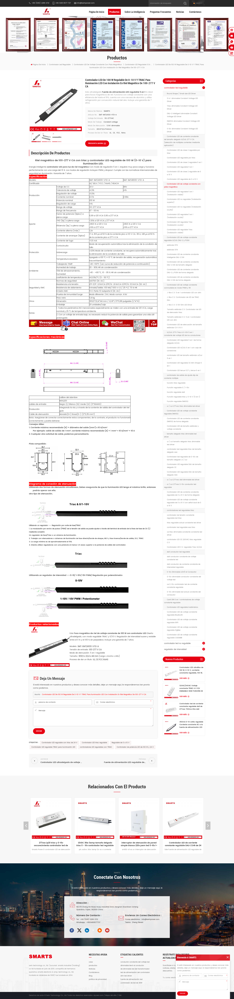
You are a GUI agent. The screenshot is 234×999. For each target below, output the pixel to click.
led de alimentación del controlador (135, 972)
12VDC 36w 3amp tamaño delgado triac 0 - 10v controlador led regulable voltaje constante (51, 844)
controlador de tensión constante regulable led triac (180, 516)
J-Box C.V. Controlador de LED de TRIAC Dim (183, 299)
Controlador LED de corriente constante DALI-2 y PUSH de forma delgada (183, 271)
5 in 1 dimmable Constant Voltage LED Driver (182, 100)
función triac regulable (176, 383)
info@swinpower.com (86, 3)
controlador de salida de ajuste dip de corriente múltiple (181, 377)
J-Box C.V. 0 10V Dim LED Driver (179, 305)
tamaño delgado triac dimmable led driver (180, 435)
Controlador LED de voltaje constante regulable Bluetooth (182, 613)
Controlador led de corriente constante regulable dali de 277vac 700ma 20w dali (191, 706)
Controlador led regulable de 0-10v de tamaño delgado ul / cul (182, 458)
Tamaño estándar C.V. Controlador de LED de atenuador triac (184, 311)
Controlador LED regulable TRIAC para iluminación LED (53, 747)
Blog (90, 976)
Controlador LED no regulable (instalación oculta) (184, 208)
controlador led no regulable (177, 643)
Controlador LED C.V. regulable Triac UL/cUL (184, 547)
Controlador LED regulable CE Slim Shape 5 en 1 (184, 364)
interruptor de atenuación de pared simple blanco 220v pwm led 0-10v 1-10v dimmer (95, 844)
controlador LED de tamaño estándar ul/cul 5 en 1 (184, 357)
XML (120, 995)
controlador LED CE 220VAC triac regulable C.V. (184, 541)
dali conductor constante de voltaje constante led (181, 558)
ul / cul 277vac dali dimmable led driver (183, 479)
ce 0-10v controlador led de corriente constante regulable (182, 586)
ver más (183, 678)
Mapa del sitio (111, 995)
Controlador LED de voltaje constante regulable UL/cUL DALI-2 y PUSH (180, 239)
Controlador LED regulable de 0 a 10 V (182, 179)
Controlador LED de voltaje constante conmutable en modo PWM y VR (180, 286)
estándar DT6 (172, 245)
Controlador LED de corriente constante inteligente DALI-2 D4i (183, 256)
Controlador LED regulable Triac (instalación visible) (179, 231)
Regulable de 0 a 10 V (120, 742)
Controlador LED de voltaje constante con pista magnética (98, 64)
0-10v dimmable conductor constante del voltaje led (184, 578)
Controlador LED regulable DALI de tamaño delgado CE (184, 466)
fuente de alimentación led (131, 979)
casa (91, 962)
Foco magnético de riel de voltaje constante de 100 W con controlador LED (110, 633)
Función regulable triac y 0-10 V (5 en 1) (183, 397)
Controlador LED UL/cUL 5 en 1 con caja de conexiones (184, 349)
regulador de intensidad (175, 649)
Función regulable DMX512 (177, 401)
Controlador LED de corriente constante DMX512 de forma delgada (183, 420)
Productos (114, 11)
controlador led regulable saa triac (181, 527)
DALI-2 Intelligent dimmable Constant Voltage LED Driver (182, 115)
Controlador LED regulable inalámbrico (182, 607)
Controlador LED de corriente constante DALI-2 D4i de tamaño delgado (183, 263)
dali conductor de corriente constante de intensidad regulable (183, 566)
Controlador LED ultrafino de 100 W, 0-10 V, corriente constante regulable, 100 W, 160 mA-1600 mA (191, 670)
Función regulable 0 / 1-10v (178, 387)
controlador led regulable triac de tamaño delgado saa (184, 451)
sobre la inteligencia (135, 11)
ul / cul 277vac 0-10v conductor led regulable (180, 486)
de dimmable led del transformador (135, 969)
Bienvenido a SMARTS (186, 957)
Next (208, 826)
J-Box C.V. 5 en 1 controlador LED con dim (184, 292)
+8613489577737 (93, 922)
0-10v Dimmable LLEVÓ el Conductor (181, 572)
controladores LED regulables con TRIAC (96, 747)
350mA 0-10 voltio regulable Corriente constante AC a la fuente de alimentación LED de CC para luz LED (191, 725)
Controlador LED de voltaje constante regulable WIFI (182, 621)
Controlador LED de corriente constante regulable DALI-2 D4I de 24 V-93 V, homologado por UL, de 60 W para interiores (139, 844)
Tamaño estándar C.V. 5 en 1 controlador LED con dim (184, 318)
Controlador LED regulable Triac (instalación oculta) (179, 223)
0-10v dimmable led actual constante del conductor (184, 593)
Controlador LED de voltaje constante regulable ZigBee (182, 628)
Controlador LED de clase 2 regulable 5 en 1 (184, 162)
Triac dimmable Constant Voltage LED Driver (182, 107)
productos (93, 965)
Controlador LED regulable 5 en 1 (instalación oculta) (180, 216)
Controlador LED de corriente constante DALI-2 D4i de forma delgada (183, 278)
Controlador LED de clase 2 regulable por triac (183, 152)
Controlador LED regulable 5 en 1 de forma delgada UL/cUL (184, 341)
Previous (26, 826)
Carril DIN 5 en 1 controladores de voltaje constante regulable (182, 601)
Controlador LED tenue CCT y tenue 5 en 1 (184, 370)
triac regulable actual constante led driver (184, 522)
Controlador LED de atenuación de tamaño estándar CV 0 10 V (184, 326)
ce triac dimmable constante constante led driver (184, 533)
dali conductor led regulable (178, 552)
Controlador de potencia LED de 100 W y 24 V (135, 747)
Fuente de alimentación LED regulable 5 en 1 (124, 92)
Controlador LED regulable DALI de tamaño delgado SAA (184, 473)
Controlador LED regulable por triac (181, 158)
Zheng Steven (137, 922)
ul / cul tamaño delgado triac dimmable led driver (183, 443)
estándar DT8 (172, 250)
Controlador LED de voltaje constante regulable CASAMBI (182, 636)
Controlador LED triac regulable (94, 742)
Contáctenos (195, 11)
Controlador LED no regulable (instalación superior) (184, 201)
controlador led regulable (60, 64)
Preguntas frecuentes (160, 11)
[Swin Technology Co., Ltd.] (46, 11)
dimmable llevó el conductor (132, 965)
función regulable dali (176, 392)
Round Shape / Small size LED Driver (181, 93)
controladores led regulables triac (180, 510)
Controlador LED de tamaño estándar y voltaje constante (183, 427)
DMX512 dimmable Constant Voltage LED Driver (183, 122)
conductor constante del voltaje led (135, 962)
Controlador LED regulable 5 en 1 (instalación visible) (180, 193)
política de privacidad (98, 979)
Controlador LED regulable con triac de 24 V (59, 742)
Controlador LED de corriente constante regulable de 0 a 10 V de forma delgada (183, 493)
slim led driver (126, 976)
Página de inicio (96, 11)
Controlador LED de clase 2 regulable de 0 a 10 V (184, 173)
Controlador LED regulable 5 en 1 (180, 167)
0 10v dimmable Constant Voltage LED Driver (182, 130)
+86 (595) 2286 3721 (89, 919)
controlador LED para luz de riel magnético (68, 166)
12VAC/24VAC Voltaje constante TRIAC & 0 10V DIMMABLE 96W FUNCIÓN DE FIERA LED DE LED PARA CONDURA (191, 688)
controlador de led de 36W (131, 983)
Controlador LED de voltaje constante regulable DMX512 (180, 412)
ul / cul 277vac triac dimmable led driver (183, 406)
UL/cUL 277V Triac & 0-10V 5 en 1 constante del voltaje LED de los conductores (182, 334)
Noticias (180, 11)
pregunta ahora (95, 143)
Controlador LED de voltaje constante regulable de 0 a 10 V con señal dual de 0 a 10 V (184, 502)
